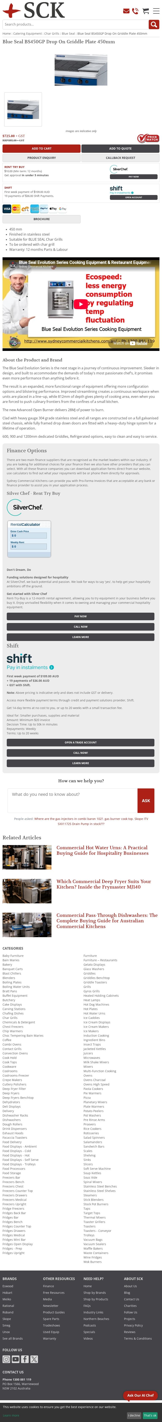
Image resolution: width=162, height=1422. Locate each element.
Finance (48, 1286)
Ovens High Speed (96, 1084)
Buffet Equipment (15, 995)
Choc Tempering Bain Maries (23, 1035)
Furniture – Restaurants (100, 960)
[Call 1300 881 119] (135, 11)
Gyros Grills (92, 991)
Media (47, 1299)
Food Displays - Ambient (20, 1146)
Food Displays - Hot (16, 1155)
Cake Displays (12, 1004)
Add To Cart (41, 148)
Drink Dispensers (15, 1128)
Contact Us (131, 1299)
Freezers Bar (11, 1177)
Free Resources (54, 1292)
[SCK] (34, 10)
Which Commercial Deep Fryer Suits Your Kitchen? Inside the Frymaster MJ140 (104, 884)
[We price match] (148, 138)
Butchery (9, 1000)
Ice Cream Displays (97, 1022)
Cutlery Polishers (14, 1084)
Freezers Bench (13, 1182)
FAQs (87, 1305)
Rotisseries (91, 1133)
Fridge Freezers (13, 1208)
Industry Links (93, 1312)
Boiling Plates (12, 982)
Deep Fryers (11, 1093)
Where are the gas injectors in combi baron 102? (68, 819)
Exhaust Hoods (13, 1133)
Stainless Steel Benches (100, 1186)
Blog (127, 1292)
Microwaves (92, 1057)
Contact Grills (12, 1049)
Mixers (88, 1066)
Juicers (88, 1053)
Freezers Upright (14, 1204)
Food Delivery (12, 1142)
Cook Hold (10, 1057)
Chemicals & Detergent (19, 1022)
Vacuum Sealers (95, 1244)
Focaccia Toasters (15, 1137)
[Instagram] (6, 1359)
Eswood (8, 1286)
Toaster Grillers (94, 1222)
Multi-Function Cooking (100, 1071)
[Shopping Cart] (146, 11)
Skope (7, 1319)
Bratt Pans (10, 991)
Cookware (9, 1066)
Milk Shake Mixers (96, 1062)
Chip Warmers (13, 1031)
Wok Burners (93, 1262)
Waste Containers (96, 1253)
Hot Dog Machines (96, 1004)
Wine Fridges (93, 1257)
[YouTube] (15, 1359)
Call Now (81, 626)
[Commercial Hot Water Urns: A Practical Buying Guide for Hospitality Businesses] (27, 859)
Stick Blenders (94, 1199)
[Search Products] (154, 24)
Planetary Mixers (95, 1102)
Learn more (80, 637)
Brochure (42, 219)
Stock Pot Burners (96, 1204)
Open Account (133, 197)
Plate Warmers (94, 1106)
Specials (89, 1332)
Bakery (7, 964)
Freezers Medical (15, 1199)
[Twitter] (34, 1359)
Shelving (90, 1155)
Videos (88, 1338)
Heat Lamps (92, 1000)
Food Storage (12, 1173)
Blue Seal (68, 33)
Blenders (9, 978)
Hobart (7, 1292)
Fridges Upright (13, 1253)
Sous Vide (90, 1177)
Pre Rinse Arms (94, 1120)
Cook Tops (10, 1062)
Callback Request (120, 158)
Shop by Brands (95, 1292)
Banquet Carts (13, 969)
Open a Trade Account (81, 742)
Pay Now (134, 177)
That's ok (150, 1415)
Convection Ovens (15, 1053)
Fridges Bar (11, 1217)
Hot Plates (91, 1009)
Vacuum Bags (93, 1239)
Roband (8, 1312)
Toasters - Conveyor (97, 1230)
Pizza (87, 1097)
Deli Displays (12, 1106)
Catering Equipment (27, 33)
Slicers (88, 1164)
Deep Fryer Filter (14, 1089)
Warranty (49, 1338)
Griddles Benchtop (97, 978)
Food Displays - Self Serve (21, 1160)
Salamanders (93, 1142)
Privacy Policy (133, 1325)
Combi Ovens (12, 1044)
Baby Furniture (13, 955)
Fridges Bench (13, 1222)
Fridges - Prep (12, 1248)
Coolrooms (10, 1071)
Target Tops (92, 1213)
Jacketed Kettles (95, 1049)
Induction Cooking (96, 1035)
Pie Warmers (92, 1093)
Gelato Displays (94, 964)
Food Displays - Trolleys (19, 1164)
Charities (130, 1305)
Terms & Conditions (138, 1338)
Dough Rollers (12, 1124)
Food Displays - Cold (17, 1151)
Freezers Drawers (15, 1195)
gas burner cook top (119, 819)
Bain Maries (11, 960)
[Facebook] (25, 1359)
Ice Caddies (92, 1018)
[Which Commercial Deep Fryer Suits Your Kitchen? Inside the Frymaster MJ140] (27, 893)
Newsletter (50, 1305)
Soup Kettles (92, 1173)
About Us (130, 1286)
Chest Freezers (13, 1026)
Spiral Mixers (93, 1182)
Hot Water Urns (94, 1013)
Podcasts (90, 1325)
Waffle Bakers (93, 1248)
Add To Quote (120, 148)
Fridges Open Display (18, 1244)
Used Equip (51, 1332)
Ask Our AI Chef (140, 1395)
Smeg (6, 1325)
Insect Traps (92, 1044)
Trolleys (89, 1235)
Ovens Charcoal (95, 1080)
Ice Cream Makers (96, 1026)
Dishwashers (12, 1120)
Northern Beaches (96, 1319)
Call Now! (80, 752)
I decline (134, 1415)
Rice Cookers (92, 1128)
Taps (87, 1208)
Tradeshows (51, 1325)
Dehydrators (11, 1102)
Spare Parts (51, 1319)
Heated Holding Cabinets (101, 995)
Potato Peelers (94, 1111)
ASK (146, 800)
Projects (129, 1319)
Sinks (87, 1160)
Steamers (90, 1195)
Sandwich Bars (94, 1146)
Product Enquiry (41, 158)
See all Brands (13, 1338)
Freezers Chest (13, 1186)
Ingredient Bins (94, 1040)
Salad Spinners (94, 1137)
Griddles (90, 973)
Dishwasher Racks (15, 1115)
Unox (6, 1332)
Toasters (90, 1226)
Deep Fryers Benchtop (18, 1097)
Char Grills (51, 33)
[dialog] (81, 1412)
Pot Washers (92, 1115)
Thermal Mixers (95, 1217)
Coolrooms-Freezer (16, 1075)
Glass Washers (94, 969)
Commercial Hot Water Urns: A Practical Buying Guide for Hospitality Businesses (103, 850)
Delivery (8, 1111)
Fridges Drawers (14, 1230)
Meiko (7, 1299)
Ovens (88, 1075)
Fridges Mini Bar (14, 1239)
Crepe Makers (12, 1080)
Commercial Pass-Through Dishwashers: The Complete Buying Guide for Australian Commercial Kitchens (107, 921)
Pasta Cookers (93, 1089)
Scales (88, 1151)
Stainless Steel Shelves (100, 1191)
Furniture (90, 955)
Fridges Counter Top (17, 1226)
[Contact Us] (126, 11)
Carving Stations (14, 1009)
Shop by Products (96, 1299)
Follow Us (130, 1312)
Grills (87, 986)
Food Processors (14, 1168)
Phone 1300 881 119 (17, 1379)
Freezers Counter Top (18, 1191)
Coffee (7, 1040)
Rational (8, 1305)
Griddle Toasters (95, 982)
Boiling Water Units (16, 986)
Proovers (90, 1124)
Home (7, 33)
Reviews (129, 1332)
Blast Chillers (12, 973)
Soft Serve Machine (97, 1168)
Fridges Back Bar (14, 1213)
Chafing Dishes (13, 1013)
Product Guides (54, 1312)
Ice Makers (91, 1031)
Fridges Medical (14, 1235)
